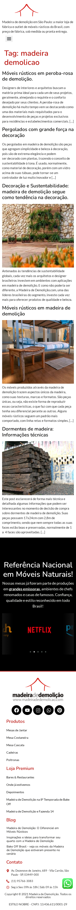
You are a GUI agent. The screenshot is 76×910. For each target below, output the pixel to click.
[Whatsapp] (49, 710)
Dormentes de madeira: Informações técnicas (27, 432)
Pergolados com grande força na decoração (38, 132)
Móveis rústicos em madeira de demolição (36, 311)
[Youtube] (27, 710)
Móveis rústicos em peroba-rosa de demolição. (37, 76)
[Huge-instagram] (38, 710)
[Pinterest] (59, 710)
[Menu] (9, 39)
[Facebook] (16, 710)
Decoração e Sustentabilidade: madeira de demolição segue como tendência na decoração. (35, 192)
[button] (7, 630)
